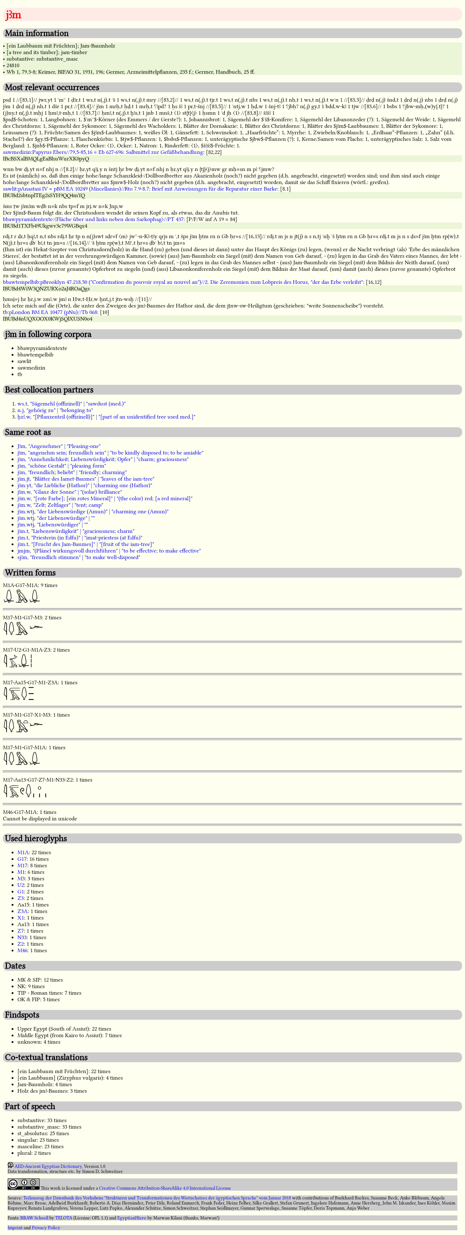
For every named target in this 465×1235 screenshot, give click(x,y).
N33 (22, 937)
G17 (22, 859)
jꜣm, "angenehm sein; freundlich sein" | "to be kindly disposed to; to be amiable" (110, 452)
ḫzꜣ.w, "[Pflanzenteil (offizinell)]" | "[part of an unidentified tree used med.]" (106, 416)
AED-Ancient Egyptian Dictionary (48, 1166)
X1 (20, 917)
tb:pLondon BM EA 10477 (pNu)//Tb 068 (50, 312)
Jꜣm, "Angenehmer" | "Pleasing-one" (59, 446)
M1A (23, 852)
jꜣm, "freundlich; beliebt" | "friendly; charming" (72, 472)
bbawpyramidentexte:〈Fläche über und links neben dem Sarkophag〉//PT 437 (93, 219)
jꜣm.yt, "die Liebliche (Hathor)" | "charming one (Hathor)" (84, 485)
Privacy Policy (46, 1227)
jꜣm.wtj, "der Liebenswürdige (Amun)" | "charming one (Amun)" (93, 511)
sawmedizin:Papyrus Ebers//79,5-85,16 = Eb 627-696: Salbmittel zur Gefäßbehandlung (103, 152)
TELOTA (63, 1217)
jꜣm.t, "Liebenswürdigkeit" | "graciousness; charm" (75, 531)
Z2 (20, 944)
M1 (21, 872)
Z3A (22, 911)
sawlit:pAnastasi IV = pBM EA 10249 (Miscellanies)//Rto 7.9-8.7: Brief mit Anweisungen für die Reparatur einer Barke (140, 189)
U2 (20, 885)
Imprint (15, 1227)
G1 (20, 891)
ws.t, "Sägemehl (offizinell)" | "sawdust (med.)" (71, 403)
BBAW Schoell (34, 1217)
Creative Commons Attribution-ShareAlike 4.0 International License (165, 1188)
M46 (22, 950)
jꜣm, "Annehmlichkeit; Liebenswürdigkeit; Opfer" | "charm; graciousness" (103, 459)
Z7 (20, 931)
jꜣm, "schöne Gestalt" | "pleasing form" (61, 465)
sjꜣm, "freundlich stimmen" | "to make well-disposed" (78, 557)
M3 (21, 878)
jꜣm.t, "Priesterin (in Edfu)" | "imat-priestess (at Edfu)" (79, 537)
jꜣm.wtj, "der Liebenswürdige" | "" (56, 518)
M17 (22, 865)
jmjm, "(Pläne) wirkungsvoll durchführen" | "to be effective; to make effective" (109, 550)
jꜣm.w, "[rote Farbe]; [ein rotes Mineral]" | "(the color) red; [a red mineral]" (105, 498)
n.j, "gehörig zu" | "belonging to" (55, 410)
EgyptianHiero (131, 1217)
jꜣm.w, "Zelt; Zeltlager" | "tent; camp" (60, 505)
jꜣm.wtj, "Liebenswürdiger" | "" (52, 524)
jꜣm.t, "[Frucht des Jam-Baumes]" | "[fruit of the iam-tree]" (85, 544)
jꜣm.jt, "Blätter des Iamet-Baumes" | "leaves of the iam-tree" (85, 479)
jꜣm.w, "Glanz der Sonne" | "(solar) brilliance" (69, 492)
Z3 (20, 898)
